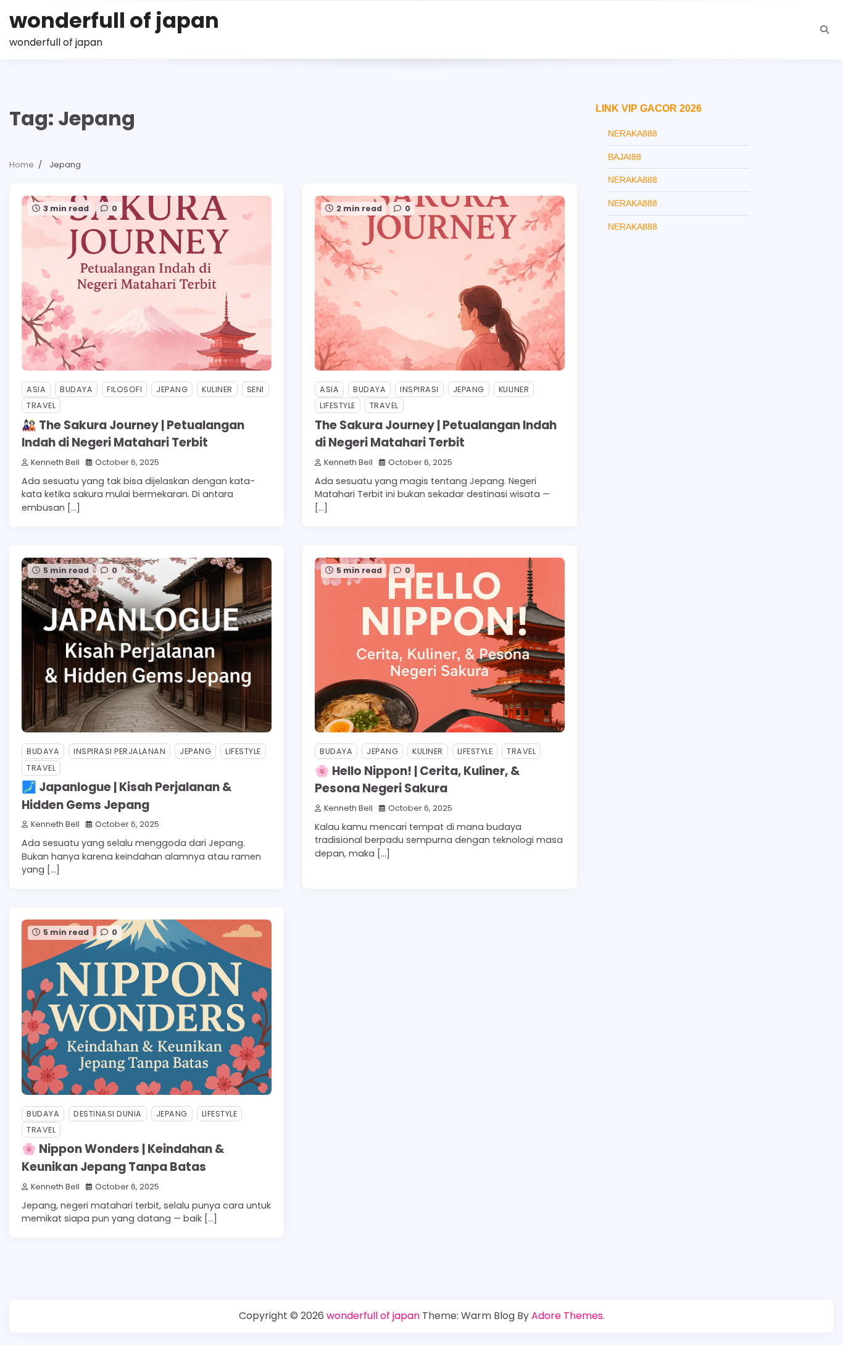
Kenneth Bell (55, 462)
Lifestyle (337, 405)
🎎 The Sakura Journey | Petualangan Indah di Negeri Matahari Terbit (133, 434)
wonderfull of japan (114, 20)
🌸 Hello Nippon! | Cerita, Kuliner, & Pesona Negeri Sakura (417, 780)
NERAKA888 (632, 133)
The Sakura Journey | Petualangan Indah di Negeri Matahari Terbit (436, 434)
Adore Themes (567, 1316)
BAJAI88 (624, 157)
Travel (41, 405)
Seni (255, 389)
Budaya (76, 389)
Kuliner (217, 389)
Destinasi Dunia (107, 1113)
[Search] (824, 29)
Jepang (172, 389)
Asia (36, 389)
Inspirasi (419, 389)
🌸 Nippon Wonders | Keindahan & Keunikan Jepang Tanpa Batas (123, 1158)
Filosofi (124, 389)
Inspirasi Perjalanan (119, 751)
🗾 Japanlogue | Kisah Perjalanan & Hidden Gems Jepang (127, 796)
